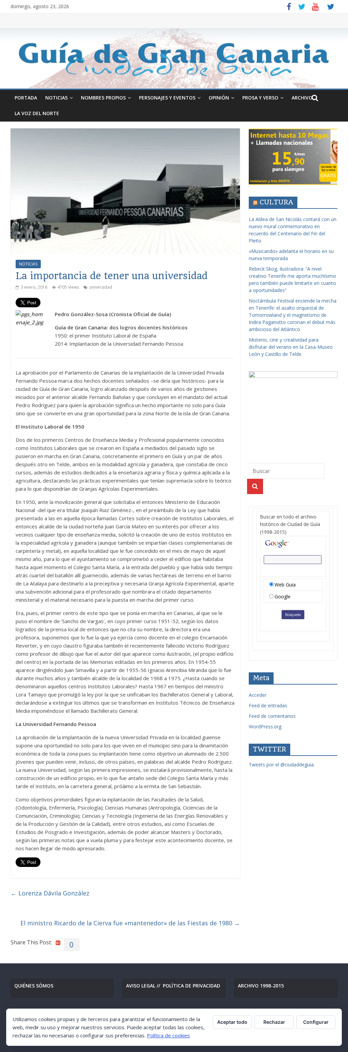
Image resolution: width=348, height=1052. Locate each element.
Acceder (257, 695)
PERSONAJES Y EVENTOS (167, 97)
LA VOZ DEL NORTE (37, 113)
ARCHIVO (302, 97)
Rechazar (274, 1022)
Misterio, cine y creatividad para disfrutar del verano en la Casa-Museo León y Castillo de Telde (291, 347)
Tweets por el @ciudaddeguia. (282, 764)
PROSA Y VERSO (260, 97)
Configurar (316, 1022)
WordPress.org (265, 726)
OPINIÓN (219, 97)
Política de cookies (168, 1035)
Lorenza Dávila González (50, 893)
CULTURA (276, 202)
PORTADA (26, 97)
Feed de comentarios (272, 716)
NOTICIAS (56, 97)
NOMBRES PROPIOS (103, 97)
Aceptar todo (232, 1022)
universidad (100, 287)
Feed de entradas (268, 705)
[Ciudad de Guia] (174, 58)
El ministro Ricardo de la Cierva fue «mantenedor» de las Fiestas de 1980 (130, 923)
